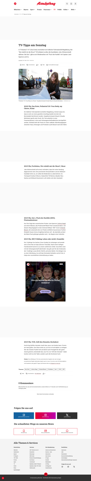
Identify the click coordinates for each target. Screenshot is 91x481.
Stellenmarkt (32, 467)
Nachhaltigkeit (17, 469)
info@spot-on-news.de (55, 363)
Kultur (65, 9)
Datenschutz (64, 454)
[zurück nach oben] (46, 475)
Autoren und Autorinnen (51, 450)
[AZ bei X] (74, 467)
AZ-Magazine (48, 465)
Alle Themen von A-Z (34, 450)
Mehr (73, 9)
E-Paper (47, 457)
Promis (39, 9)
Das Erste (27, 369)
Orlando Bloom (42, 369)
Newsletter (32, 452)
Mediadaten (48, 461)
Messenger (32, 454)
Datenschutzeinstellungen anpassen (69, 459)
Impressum (63, 450)
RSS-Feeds (32, 456)
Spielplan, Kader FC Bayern (35, 463)
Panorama (47, 9)
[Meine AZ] (75, 3)
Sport (32, 9)
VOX (60, 369)
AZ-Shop (47, 463)
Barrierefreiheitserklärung (67, 456)
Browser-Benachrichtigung (35, 457)
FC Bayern (16, 456)
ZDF (64, 369)
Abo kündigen (64, 457)
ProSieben (50, 369)
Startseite (16, 14)
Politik (59, 9)
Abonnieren (48, 454)
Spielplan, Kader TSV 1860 (35, 465)
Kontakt (47, 459)
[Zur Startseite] (46, 5)
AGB (62, 452)
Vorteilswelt (32, 461)
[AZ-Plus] (15, 3)
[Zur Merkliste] (71, 3)
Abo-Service (48, 456)
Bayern (26, 9)
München (17, 9)
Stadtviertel (16, 452)
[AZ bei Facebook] (62, 467)
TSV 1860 (16, 457)
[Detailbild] (70, 70)
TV (54, 9)
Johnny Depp (61, 223)
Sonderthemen (49, 467)
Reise (15, 467)
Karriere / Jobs (49, 452)
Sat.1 (56, 369)
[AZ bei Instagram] (68, 467)
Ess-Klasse (32, 459)
